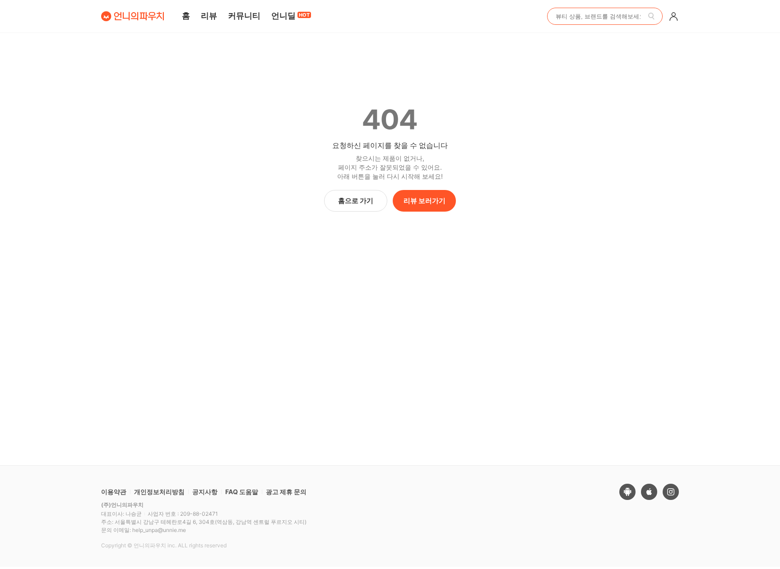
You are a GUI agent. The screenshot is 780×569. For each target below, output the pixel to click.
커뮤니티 (244, 15)
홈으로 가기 (355, 200)
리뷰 (209, 15)
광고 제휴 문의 (286, 491)
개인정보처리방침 (159, 491)
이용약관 (113, 491)
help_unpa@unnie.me (159, 530)
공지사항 (205, 491)
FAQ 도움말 (241, 491)
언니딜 (290, 15)
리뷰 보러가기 (425, 200)
